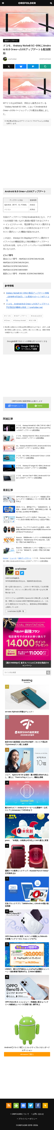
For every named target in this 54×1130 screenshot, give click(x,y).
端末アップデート (11, 41)
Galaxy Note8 (20, 320)
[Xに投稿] (8, 66)
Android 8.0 (37, 316)
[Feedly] (16, 1105)
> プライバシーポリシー (27, 1118)
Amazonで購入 (27, 1054)
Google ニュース (17, 406)
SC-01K (33, 320)
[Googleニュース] (23, 1105)
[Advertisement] (27, 156)
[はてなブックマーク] (33, 66)
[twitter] (30, 1105)
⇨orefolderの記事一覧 (15, 611)
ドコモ (8, 316)
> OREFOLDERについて (19, 1114)
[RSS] (8, 1105)
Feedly (39, 406)
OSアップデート (21, 316)
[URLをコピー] (45, 66)
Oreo (8, 320)
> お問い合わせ (37, 1114)
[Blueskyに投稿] (21, 66)
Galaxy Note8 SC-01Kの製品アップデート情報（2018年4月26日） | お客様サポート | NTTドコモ (27, 297)
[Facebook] (38, 1105)
